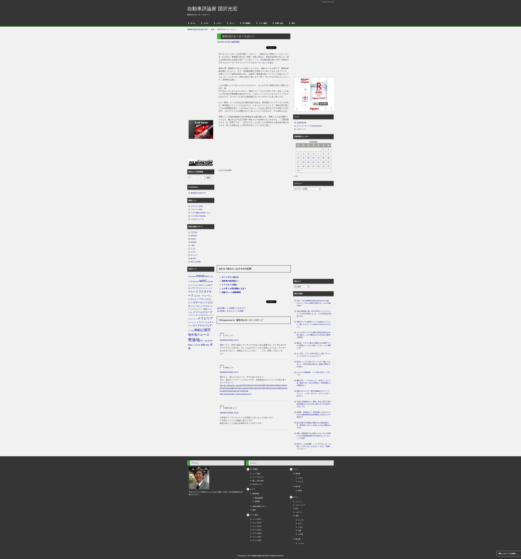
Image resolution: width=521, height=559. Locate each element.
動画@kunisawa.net (198, 193)
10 (298, 158)
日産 (299, 531)
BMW (300, 491)
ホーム (192, 23)
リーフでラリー (258, 477)
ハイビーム (192, 315)
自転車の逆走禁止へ (230, 281)
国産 (297, 516)
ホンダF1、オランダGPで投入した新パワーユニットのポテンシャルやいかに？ (313, 355)
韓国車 (257, 501)
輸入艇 (298, 539)
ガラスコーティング (205, 288)
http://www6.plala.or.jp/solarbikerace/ (235, 394)
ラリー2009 (256, 533)
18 (303, 162)
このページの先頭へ (509, 554)
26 (308, 166)
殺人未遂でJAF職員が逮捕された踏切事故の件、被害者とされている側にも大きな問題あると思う (314, 425)
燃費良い (191, 345)
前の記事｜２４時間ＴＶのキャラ (231, 308)
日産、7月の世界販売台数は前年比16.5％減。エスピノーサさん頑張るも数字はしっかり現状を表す (314, 303)
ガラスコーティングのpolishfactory (309, 126)
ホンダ (198, 315)
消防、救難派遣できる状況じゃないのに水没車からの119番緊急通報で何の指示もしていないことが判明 (314, 435)
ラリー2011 (256, 530)
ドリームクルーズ (202, 312)
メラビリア (205, 318)
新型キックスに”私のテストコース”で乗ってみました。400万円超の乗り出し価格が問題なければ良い (313, 364)
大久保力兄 (265, 60)
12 (308, 158)
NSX (194, 281)
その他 (300, 534)
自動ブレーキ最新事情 (231, 292)
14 (318, 158)
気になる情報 (196, 262)
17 (298, 162)
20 (313, 162)
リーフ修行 (256, 474)
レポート (299, 512)
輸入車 (193, 258)
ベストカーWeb (196, 209)
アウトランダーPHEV (195, 285)
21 (318, 162)
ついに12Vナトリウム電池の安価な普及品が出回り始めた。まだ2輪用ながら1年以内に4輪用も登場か (314, 334)
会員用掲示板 (301, 123)
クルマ (206, 23)
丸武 (192, 330)
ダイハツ (194, 255)
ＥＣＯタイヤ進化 (229, 285)
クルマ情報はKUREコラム (200, 213)
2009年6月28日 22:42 (229, 413)
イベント (299, 502)
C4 (189, 276)
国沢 (207, 330)
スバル (193, 249)
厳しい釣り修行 (258, 481)
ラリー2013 (256, 523)
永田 (293, 23)
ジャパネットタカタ (200, 306)
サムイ (193, 299)
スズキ (193, 252)
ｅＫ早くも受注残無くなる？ (234, 288)
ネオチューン (301, 129)
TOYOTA (194, 232)
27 (313, 166)
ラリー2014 (256, 519)
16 (328, 158)
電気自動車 (259, 498)
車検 (254, 510)
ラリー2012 (256, 526)
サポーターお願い (197, 206)
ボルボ (203, 315)
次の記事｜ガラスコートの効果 (230, 311)
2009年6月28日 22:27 (229, 372)
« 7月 (296, 176)
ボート (232, 23)
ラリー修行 (263, 23)
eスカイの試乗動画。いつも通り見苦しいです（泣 (313, 373)
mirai (200, 276)
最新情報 (235, 42)
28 (318, 166)
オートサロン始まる (230, 277)
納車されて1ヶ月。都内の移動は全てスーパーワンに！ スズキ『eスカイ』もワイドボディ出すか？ (313, 393)
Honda (193, 239)
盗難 (203, 345)
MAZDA (193, 242)
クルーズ (193, 291)
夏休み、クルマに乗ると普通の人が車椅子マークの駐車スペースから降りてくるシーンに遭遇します (314, 345)
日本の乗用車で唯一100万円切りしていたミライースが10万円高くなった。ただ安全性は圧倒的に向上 (314, 313)
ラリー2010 (256, 537)
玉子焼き (197, 345)
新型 (211, 341)
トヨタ (300, 527)
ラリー (202, 322)
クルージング (300, 505)
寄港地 (194, 340)
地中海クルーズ (198, 334)
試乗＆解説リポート (259, 506)
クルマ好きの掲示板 (198, 216)
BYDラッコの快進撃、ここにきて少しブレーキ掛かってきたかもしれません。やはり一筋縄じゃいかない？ (314, 446)
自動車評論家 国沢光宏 (212, 8)
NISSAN (194, 236)
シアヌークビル (204, 299)
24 (298, 166)
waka (227, 367)
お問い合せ (279, 23)
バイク (219, 23)
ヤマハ (300, 524)
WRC (203, 281)
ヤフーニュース (193, 322)
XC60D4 (210, 281)
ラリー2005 (256, 540)
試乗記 (207, 345)
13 (313, 158)
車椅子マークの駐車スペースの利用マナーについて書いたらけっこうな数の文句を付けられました (314, 324)
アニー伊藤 (206, 285)
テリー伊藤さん (204, 309)
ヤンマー (301, 520)
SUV (197, 281)
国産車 (298, 474)
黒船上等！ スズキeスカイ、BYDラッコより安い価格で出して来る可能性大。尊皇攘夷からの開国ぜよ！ (314, 382)
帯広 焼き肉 (204, 341)
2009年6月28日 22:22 (229, 340)
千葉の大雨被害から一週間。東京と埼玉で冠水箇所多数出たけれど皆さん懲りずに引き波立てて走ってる (314, 404)
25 (303, 166)
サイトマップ (329, 2)
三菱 (192, 245)
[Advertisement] (253, 149)
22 (323, 162)
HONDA (193, 276)
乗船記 (198, 330)
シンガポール (195, 302)
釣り (297, 509)
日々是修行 (247, 23)
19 (308, 162)
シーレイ (301, 543)
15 (323, 158)
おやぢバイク (257, 484)
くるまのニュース (197, 219)
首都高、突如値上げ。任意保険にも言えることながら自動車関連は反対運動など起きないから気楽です (314, 414)
